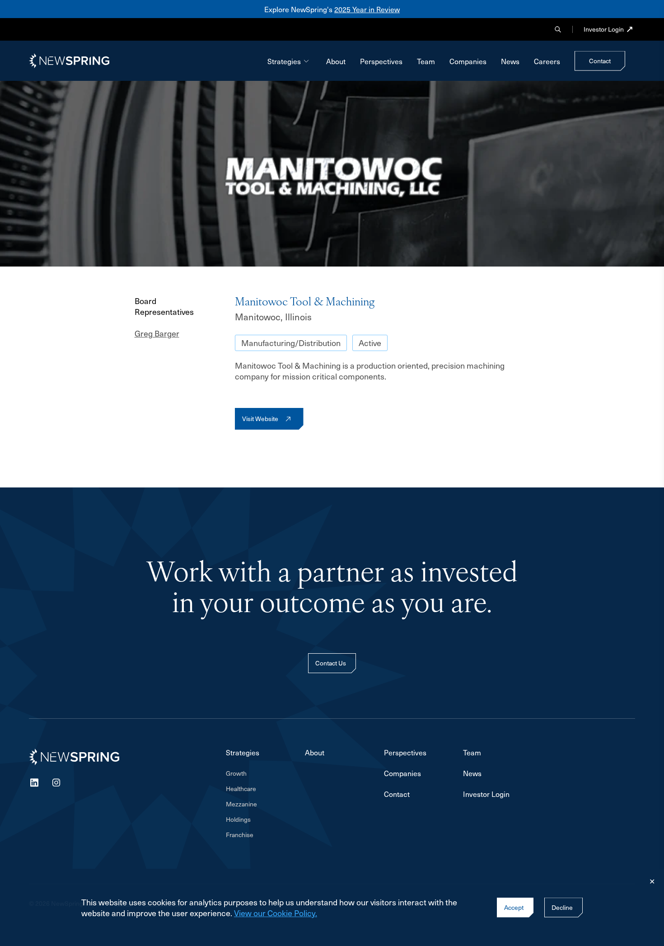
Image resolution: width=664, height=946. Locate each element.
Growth (236, 773)
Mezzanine (241, 804)
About (336, 61)
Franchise (239, 834)
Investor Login (604, 29)
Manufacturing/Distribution (291, 343)
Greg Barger (157, 333)
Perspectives (381, 61)
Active (370, 343)
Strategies (284, 61)
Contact (397, 793)
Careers (547, 61)
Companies (467, 61)
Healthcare (241, 788)
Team (426, 61)
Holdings (238, 819)
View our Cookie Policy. (275, 913)
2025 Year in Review (367, 9)
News (510, 61)
